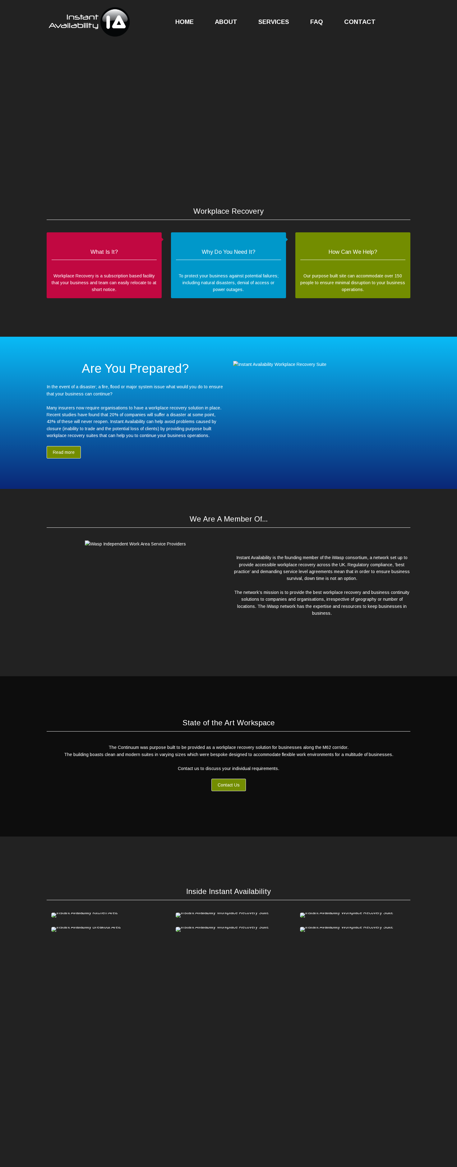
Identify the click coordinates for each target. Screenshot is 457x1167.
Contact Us (229, 784)
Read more (64, 452)
